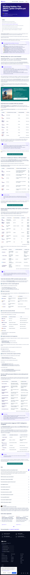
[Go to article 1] (13, 526)
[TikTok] (25, 573)
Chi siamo (21, 555)
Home (3, 4)
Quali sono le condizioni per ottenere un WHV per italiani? (10, 24)
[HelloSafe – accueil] (3, 1)
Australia (12, 561)
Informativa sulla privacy (6, 570)
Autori (21, 561)
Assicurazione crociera (4, 558)
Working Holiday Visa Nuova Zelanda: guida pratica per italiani (22, 518)
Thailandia (12, 558)
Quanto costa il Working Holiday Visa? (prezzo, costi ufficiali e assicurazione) (12, 25)
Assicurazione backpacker (5, 561)
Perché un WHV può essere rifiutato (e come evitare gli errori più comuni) (12, 28)
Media (21, 558)
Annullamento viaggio (4, 555)
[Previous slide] (0, 520)
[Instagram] (23, 573)
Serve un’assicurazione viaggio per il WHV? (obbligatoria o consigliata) (12, 29)
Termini (2, 566)
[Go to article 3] (15, 526)
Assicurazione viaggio (15, 1)
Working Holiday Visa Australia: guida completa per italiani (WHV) (8, 518)
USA (11, 555)
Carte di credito (21, 1)
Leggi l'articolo (4, 524)
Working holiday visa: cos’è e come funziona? (8, 21)
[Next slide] (29, 520)
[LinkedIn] (21, 573)
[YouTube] (27, 573)
